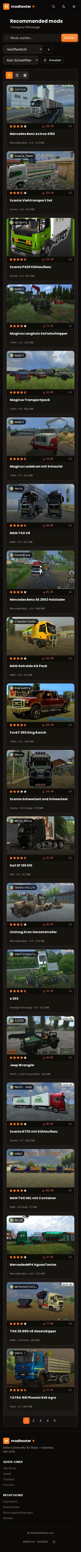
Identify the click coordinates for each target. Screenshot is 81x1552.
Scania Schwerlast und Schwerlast (39, 799)
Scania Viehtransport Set (31, 201)
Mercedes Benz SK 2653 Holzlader (37, 600)
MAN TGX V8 (20, 533)
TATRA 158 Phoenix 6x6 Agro (33, 1398)
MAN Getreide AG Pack (28, 666)
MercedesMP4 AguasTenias (33, 1265)
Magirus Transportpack (30, 400)
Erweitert (55, 60)
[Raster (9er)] (25, 75)
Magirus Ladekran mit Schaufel (36, 467)
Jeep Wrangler (22, 1065)
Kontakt (8, 1518)
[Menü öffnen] (74, 6)
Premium (8, 1484)
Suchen (69, 37)
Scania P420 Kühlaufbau (30, 267)
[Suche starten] (53, 6)
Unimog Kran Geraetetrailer (33, 932)
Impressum (10, 1501)
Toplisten (9, 1479)
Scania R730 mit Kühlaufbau (34, 1132)
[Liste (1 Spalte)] (9, 75)
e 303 (14, 999)
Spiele (7, 1473)
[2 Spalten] (17, 75)
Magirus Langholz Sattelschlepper (38, 334)
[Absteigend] (49, 49)
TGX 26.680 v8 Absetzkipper (33, 1331)
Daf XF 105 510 (21, 866)
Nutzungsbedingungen (18, 1512)
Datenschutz (11, 1507)
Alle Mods (9, 1468)
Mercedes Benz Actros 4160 (32, 134)
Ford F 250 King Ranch (28, 733)
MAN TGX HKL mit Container (33, 1198)
